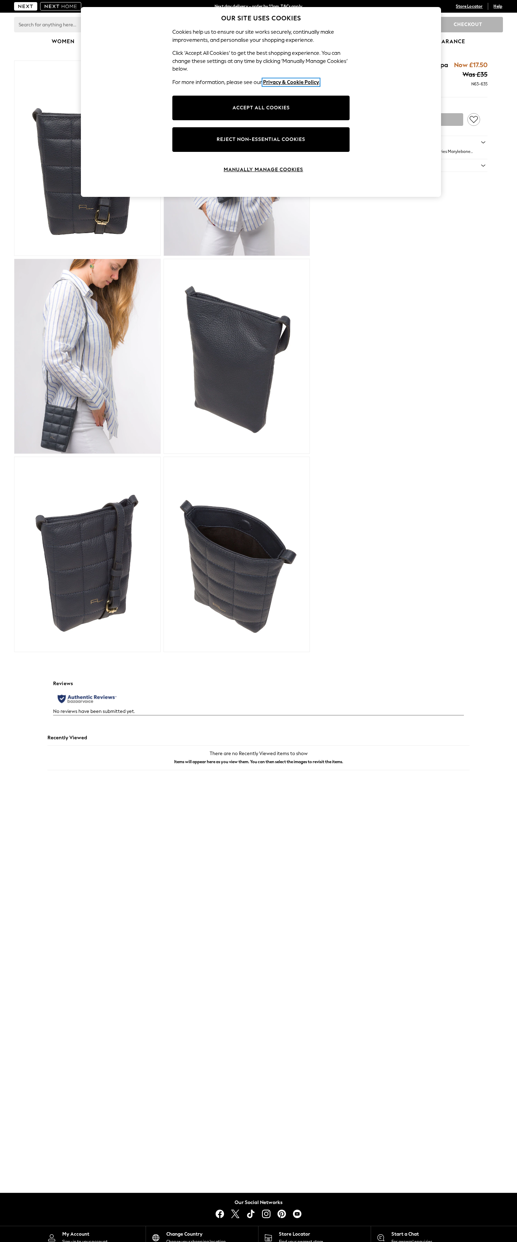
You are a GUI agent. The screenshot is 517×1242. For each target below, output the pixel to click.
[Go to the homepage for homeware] (61, 6)
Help (497, 6)
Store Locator (469, 6)
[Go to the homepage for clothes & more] (25, 6)
